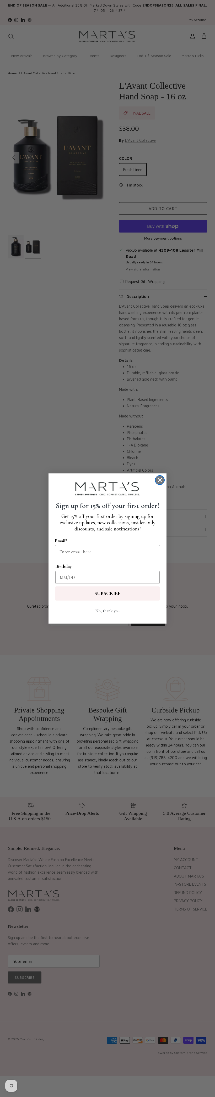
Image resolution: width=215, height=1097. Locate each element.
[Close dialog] (159, 480)
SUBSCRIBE (107, 593)
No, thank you (107, 610)
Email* (61, 541)
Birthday (63, 566)
